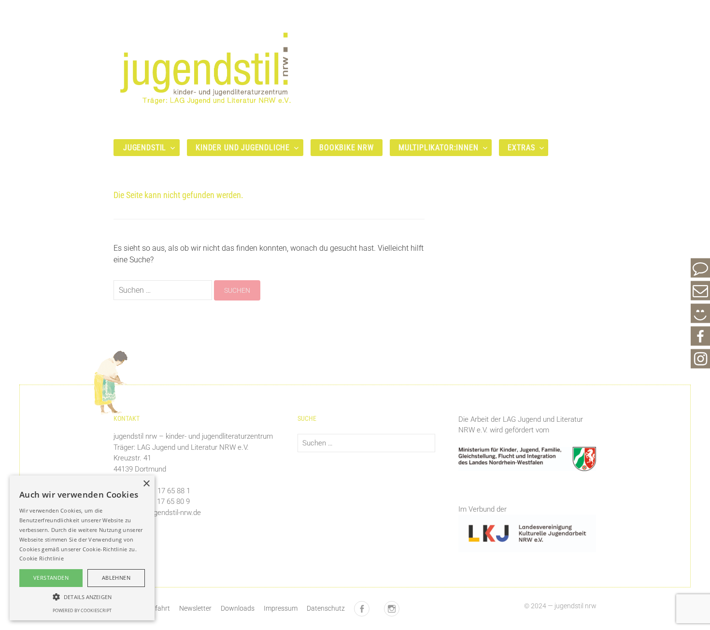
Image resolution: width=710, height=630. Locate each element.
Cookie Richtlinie (41, 558)
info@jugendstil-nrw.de (165, 512)
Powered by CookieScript (82, 610)
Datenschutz (326, 608)
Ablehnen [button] (116, 577)
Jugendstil (144, 147)
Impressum (281, 608)
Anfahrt (158, 608)
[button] (82, 596)
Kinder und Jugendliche (243, 147)
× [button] (146, 483)
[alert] (82, 547)
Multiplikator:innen (438, 147)
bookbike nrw (346, 147)
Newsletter (195, 608)
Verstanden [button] (51, 577)
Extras (521, 147)
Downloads (238, 608)
